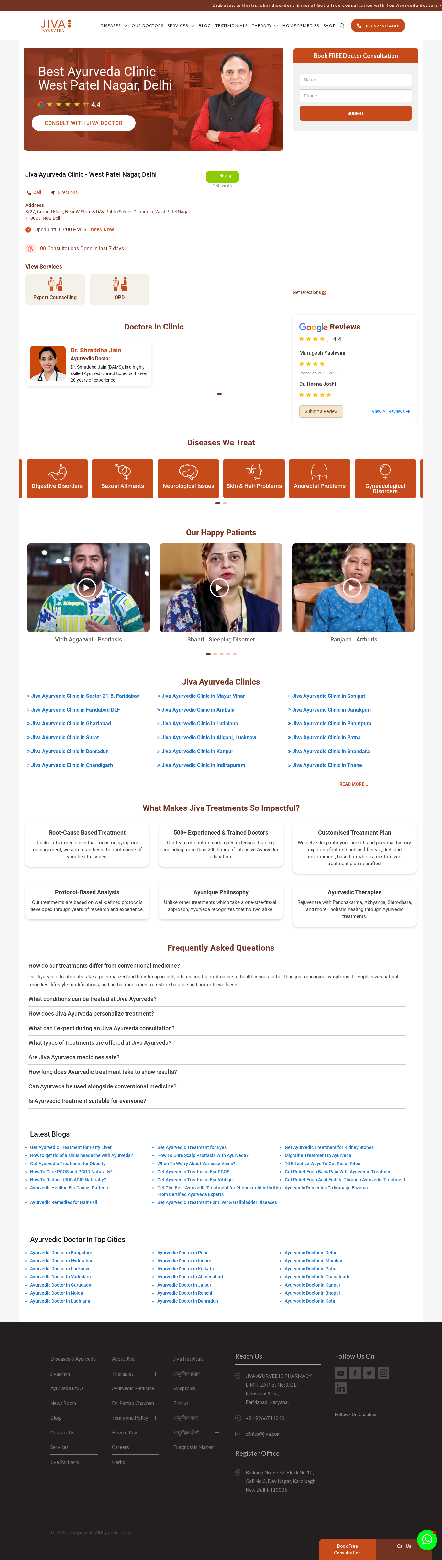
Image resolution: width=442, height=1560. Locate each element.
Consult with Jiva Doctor (84, 123)
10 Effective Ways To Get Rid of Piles (322, 1163)
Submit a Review (321, 411)
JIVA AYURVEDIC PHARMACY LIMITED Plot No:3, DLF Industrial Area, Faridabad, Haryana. (279, 1389)
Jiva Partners (64, 1462)
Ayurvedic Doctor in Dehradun (187, 1301)
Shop (330, 25)
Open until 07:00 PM (60, 230)
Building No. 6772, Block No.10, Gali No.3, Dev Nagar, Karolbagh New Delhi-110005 (280, 1481)
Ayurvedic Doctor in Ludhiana (60, 1301)
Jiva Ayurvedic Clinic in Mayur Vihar (202, 696)
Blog (205, 25)
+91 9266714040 (265, 1418)
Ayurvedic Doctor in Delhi (310, 1252)
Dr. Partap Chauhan (133, 1403)
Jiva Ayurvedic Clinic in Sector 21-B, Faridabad (85, 696)
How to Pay (124, 1432)
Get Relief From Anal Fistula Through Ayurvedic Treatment (345, 1179)
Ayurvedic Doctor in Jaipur (184, 1284)
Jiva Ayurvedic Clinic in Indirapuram (202, 765)
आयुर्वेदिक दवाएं (186, 1418)
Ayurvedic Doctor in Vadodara (60, 1276)
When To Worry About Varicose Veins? (196, 1163)
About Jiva (123, 1359)
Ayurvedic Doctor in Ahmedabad (190, 1276)
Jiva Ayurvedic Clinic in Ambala (197, 710)
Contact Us (62, 1432)
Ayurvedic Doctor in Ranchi (184, 1293)
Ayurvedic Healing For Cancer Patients (69, 1187)
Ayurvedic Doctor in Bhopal (312, 1293)
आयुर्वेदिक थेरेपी (186, 1432)
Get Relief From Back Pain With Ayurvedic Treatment (339, 1171)
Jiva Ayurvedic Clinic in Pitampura (331, 723)
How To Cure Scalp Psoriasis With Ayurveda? (203, 1155)
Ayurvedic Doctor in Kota (310, 1301)
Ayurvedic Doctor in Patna (311, 1268)
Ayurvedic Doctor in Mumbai (313, 1260)
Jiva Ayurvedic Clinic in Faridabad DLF (75, 710)
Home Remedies (300, 25)
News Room (63, 1403)
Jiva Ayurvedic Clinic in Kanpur (196, 751)
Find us (181, 1403)
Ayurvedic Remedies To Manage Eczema (326, 1187)
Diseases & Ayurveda (73, 1359)
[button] (219, 394)
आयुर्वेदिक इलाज (187, 1373)
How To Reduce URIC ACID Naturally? (68, 1179)
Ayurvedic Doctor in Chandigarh (317, 1276)
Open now (102, 229)
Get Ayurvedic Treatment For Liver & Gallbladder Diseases (217, 1202)
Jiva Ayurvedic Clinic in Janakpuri (331, 710)
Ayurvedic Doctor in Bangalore (61, 1252)
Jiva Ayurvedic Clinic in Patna (326, 737)
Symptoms (184, 1388)
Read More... (353, 783)
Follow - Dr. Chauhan (355, 1414)
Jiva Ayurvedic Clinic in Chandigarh (71, 765)
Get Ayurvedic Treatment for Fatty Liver (71, 1147)
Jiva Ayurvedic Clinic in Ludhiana (199, 723)
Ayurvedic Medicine (133, 1388)
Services (178, 25)
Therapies (123, 1373)
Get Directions (307, 292)
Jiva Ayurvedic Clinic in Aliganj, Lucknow (208, 737)
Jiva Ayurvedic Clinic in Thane (326, 765)
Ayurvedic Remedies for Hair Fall (63, 1202)
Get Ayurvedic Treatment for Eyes (192, 1147)
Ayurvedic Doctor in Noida (56, 1293)
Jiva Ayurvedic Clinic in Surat (64, 737)
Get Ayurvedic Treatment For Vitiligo (195, 1179)
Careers (120, 1447)
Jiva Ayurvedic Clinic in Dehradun (69, 751)
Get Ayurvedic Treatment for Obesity (67, 1163)
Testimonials (231, 25)
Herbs (118, 1462)
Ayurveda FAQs (67, 1388)
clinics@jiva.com (263, 1434)
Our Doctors (147, 25)
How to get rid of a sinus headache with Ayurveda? (81, 1155)
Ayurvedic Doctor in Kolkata (185, 1268)
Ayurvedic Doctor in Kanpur (312, 1284)
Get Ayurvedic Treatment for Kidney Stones (329, 1147)
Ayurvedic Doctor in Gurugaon (60, 1284)
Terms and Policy (130, 1418)
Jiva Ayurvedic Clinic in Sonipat (328, 696)
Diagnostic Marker (193, 1447)
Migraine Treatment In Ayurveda (318, 1155)
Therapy (262, 25)
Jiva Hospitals (188, 1359)
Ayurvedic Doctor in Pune (183, 1252)
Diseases (111, 25)
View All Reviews (388, 411)
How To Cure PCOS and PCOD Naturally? (71, 1171)
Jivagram (60, 1373)
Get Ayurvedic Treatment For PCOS (193, 1171)
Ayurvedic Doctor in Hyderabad (62, 1260)
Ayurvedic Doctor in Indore (184, 1260)
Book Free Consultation (347, 1549)
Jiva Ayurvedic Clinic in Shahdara (330, 751)
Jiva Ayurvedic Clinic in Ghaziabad (70, 723)
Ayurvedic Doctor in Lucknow (59, 1268)
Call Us (404, 1546)
